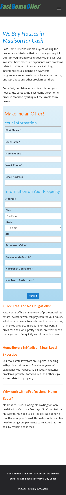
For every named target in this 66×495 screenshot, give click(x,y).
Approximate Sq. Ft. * (18, 256)
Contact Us (43, 473)
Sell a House (14, 473)
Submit (33, 295)
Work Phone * (14, 165)
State (9, 221)
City (8, 210)
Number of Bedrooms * (19, 268)
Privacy (38, 478)
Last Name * (13, 141)
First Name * (13, 130)
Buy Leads (50, 478)
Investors (29, 473)
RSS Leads (26, 478)
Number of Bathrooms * (20, 280)
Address (11, 198)
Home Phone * (14, 153)
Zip (7, 233)
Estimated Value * (16, 245)
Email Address (14, 176)
